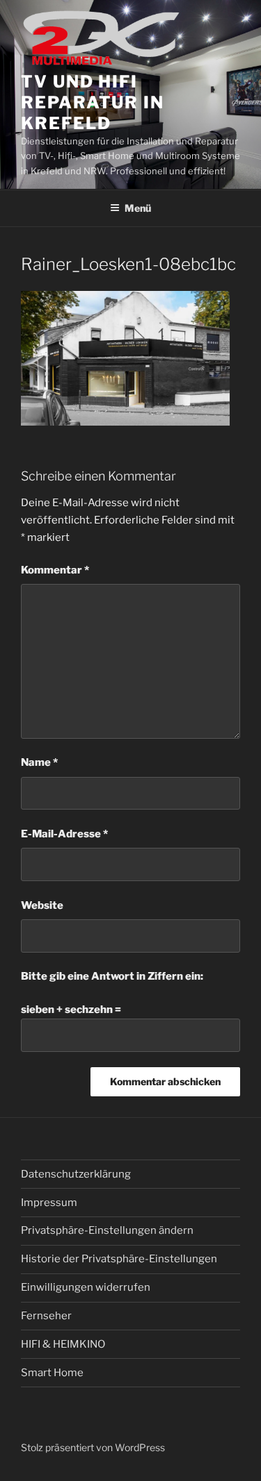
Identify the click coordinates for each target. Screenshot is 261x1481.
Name (39, 762)
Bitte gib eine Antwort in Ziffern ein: (112, 976)
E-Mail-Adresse (64, 834)
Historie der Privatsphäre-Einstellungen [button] (119, 1259)
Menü (138, 208)
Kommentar (55, 570)
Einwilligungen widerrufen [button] (85, 1287)
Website (42, 905)
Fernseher (46, 1316)
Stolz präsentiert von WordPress (93, 1447)
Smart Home (52, 1372)
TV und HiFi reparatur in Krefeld (92, 102)
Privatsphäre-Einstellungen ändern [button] (107, 1230)
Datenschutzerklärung (76, 1174)
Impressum (49, 1202)
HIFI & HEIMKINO (63, 1344)
